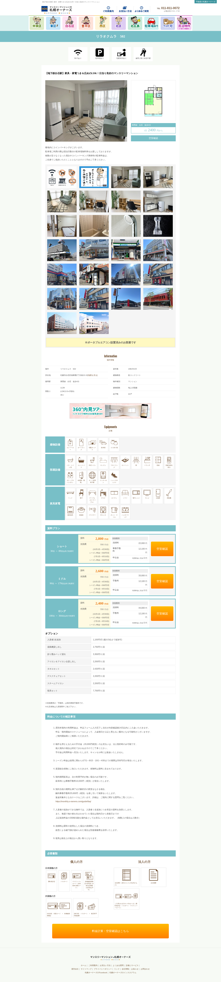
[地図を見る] (93, 375)
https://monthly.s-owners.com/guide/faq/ (73, 801)
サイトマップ (86, 969)
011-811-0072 (170, 8)
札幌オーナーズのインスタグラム (122, 973)
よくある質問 (118, 965)
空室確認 (153, 138)
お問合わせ (145, 969)
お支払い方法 (105, 965)
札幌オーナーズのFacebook (96, 973)
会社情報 (125, 969)
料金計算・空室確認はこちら (110, 931)
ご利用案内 (93, 965)
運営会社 (75, 969)
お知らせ (134, 969)
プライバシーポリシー (103, 969)
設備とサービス (132, 965)
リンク (116, 969)
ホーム (83, 965)
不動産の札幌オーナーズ (206, 2)
